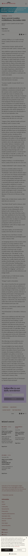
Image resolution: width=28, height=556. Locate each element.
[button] (13, 554)
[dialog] (14, 546)
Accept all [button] (7, 549)
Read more (17, 546)
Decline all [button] (19, 549)
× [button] (26, 537)
